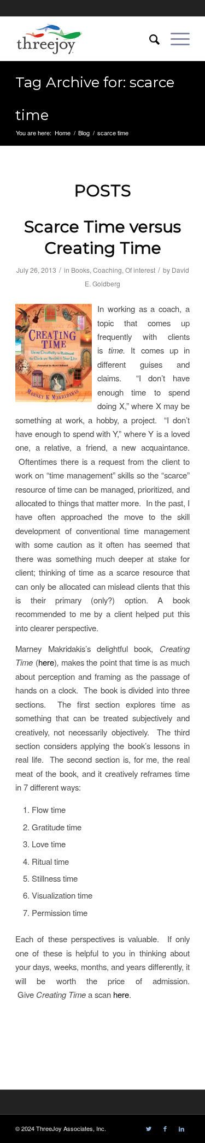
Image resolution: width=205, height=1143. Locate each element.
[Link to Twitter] (148, 1128)
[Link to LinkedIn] (181, 1128)
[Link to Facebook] (165, 1128)
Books (80, 269)
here (46, 662)
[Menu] (175, 39)
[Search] (149, 39)
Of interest (140, 269)
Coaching (107, 269)
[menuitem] (149, 39)
